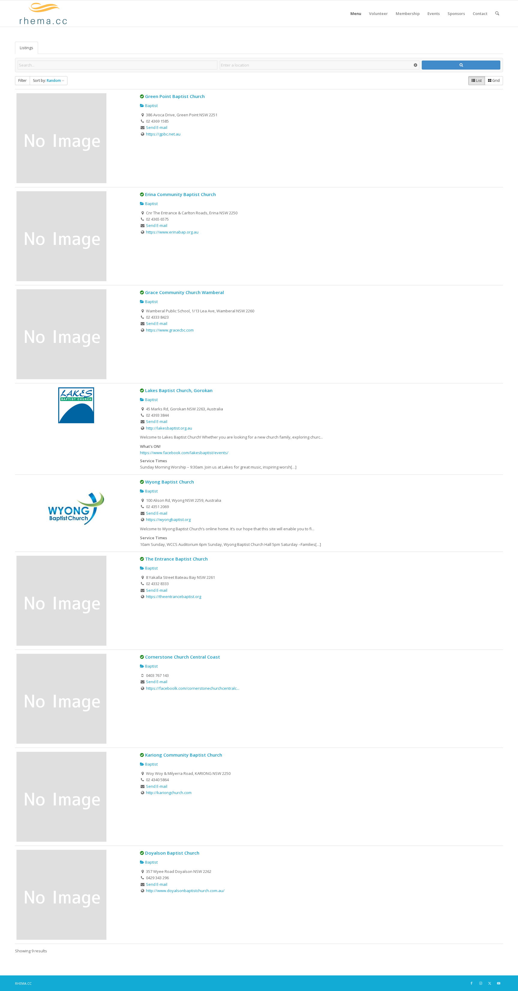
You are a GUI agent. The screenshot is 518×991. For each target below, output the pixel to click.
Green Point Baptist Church (175, 96)
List (478, 80)
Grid (495, 80)
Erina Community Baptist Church (180, 194)
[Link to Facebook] (471, 983)
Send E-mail (156, 127)
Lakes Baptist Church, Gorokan (179, 390)
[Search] (497, 13)
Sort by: (47, 80)
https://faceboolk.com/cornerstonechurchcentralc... (192, 688)
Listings (26, 47)
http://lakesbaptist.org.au (169, 428)
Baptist (151, 105)
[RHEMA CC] (42, 13)
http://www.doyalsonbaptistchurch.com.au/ (185, 890)
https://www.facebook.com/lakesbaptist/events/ (184, 452)
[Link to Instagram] (480, 983)
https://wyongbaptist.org (168, 519)
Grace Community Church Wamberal (184, 292)
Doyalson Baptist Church (172, 853)
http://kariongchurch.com (169, 792)
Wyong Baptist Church (169, 482)
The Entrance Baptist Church (176, 559)
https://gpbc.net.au (163, 134)
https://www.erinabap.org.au (172, 232)
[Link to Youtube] (498, 983)
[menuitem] (356, 13)
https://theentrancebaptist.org (173, 596)
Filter (22, 80)
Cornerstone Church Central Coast (182, 657)
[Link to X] (489, 983)
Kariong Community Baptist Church (183, 755)
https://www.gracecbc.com (170, 330)
